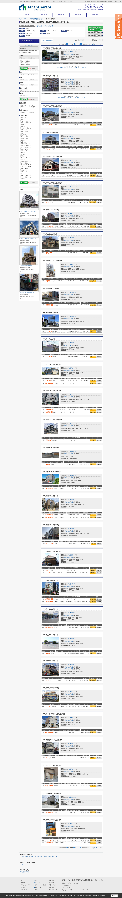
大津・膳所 (51, 880)
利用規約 (23, 887)
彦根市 (26, 856)
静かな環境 (24, 163)
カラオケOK (25, 150)
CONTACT (78, 15)
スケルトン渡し (26, 128)
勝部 (72, 51)
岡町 (72, 136)
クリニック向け (26, 122)
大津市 (22, 856)
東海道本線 (67, 54)
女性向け (24, 124)
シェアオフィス (26, 164)
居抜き (37, 889)
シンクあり (24, 149)
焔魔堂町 (73, 797)
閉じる (114, 895)
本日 (32, 105)
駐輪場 (23, 178)
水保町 (73, 237)
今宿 (72, 717)
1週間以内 (33, 107)
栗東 (72, 82)
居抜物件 (24, 126)
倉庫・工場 (38, 887)
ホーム (22, 880)
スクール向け (25, 121)
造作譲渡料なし (26, 161)
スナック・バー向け (27, 166)
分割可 (23, 117)
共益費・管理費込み (26, 64)
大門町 (73, 638)
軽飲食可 (24, 133)
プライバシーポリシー (26, 885)
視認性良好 (24, 138)
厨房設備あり (25, 143)
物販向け (24, 170)
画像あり (23, 112)
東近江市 (58, 856)
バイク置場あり (26, 177)
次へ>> (97, 44)
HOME (27, 15)
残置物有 (24, 142)
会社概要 (23, 882)
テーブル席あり (26, 147)
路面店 (23, 159)
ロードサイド (25, 157)
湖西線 (65, 345)
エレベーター (25, 171)
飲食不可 (24, 135)
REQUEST (61, 15)
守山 (72, 54)
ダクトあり (24, 136)
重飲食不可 (24, 131)
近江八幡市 (32, 856)
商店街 (23, 156)
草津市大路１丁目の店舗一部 (27, 292)
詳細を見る (93, 124)
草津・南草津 (52, 885)
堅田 (69, 345)
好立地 (23, 152)
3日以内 (23, 107)
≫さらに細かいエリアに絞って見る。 (46, 26)
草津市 (37, 856)
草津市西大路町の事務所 (26, 265)
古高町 (73, 664)
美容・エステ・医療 (27, 175)
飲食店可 (24, 119)
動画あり (33, 112)
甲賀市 (45, 856)
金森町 (73, 613)
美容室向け (24, 168)
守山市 (69, 51)
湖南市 (54, 856)
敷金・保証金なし (25, 61)
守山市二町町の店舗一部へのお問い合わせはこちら (71, 98)
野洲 (27, 872)
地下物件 (24, 154)
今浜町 (73, 342)
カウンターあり (26, 145)
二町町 (73, 79)
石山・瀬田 (51, 882)
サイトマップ (24, 889)
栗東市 (41, 856)
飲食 (36, 880)
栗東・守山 (51, 887)
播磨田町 (73, 292)
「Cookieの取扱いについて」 (91, 895)
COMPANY (44, 15)
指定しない (24, 105)
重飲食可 (24, 129)
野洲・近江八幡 (53, 889)
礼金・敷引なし (25, 62)
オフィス (24, 173)
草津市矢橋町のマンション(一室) (28, 211)
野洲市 (49, 856)
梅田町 (73, 499)
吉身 (72, 160)
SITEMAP (95, 15)
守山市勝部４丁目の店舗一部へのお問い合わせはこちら (71, 67)
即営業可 (24, 140)
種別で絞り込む (29, 45)
